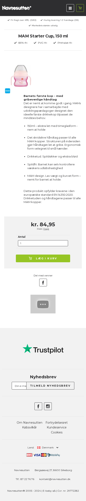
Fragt (46, 229)
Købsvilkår (29, 427)
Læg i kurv (46, 258)
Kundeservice (57, 427)
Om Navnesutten (29, 422)
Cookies (56, 432)
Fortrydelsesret (57, 422)
